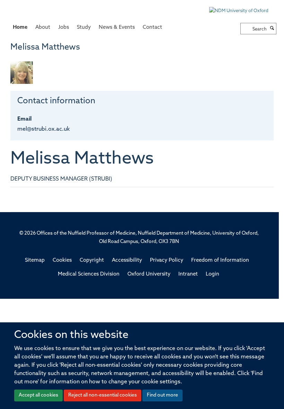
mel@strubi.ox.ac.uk (43, 129)
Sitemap (35, 260)
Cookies (62, 260)
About (42, 27)
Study (84, 27)
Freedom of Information (220, 260)
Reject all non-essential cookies (102, 395)
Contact (152, 27)
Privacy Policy (166, 260)
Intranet (188, 274)
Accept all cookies (38, 395)
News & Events (117, 27)
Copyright (92, 260)
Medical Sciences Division (88, 274)
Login (212, 274)
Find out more (162, 395)
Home (20, 27)
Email (24, 119)
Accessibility (127, 260)
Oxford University (148, 274)
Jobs (63, 27)
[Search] (272, 29)
